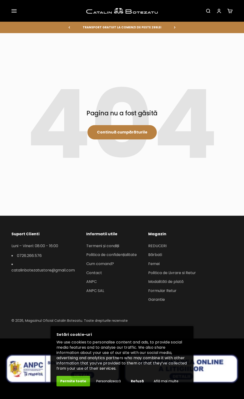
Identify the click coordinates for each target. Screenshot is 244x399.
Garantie (156, 299)
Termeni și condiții (102, 246)
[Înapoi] (69, 27)
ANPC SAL (95, 290)
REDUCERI (157, 246)
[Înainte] (175, 27)
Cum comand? (100, 263)
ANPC (91, 281)
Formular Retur (162, 290)
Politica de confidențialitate (111, 254)
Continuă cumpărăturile (122, 132)
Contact (94, 273)
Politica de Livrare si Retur (172, 273)
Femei (154, 263)
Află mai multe (166, 381)
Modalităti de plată (165, 281)
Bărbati (155, 254)
